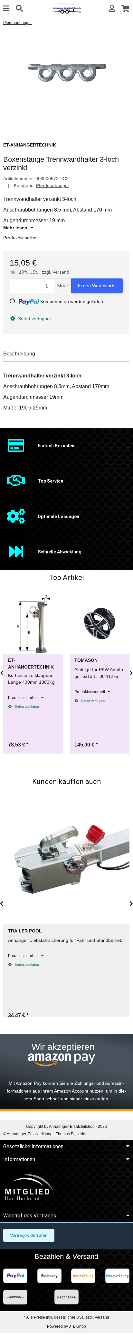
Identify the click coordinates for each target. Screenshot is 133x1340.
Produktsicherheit (21, 237)
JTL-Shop (77, 1326)
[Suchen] (19, 8)
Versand (60, 272)
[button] (112, 8)
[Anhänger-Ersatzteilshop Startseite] (66, 8)
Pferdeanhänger (52, 185)
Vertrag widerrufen (29, 1235)
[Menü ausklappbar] (6, 8)
